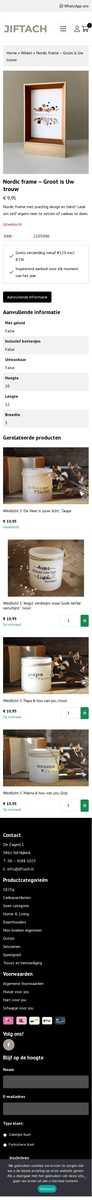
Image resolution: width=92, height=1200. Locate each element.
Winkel (26, 52)
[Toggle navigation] (63, 29)
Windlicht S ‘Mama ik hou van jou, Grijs (35, 792)
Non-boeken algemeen (22, 930)
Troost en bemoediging (22, 962)
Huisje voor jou (16, 991)
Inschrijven (19, 1157)
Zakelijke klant (20, 1134)
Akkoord (47, 1189)
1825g (8, 889)
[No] (85, 1177)
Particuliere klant (21, 1144)
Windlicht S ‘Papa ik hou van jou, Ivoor (35, 700)
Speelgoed (12, 954)
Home (11, 52)
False (10, 330)
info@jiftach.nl (20, 868)
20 (7, 386)
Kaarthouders (14, 921)
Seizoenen (11, 946)
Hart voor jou (14, 999)
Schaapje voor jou (18, 1007)
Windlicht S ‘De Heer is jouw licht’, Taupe (37, 510)
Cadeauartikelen (17, 897)
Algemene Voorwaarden (23, 983)
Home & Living (16, 913)
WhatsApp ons (76, 5)
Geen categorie (16, 905)
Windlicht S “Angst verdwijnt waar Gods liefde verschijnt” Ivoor (42, 605)
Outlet (9, 938)
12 (7, 404)
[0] (85, 29)
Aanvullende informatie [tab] (27, 296)
